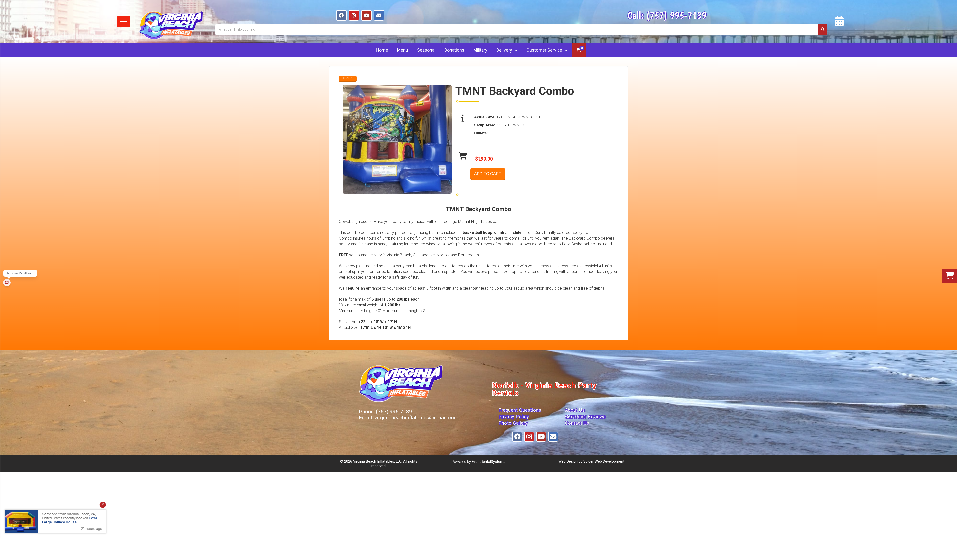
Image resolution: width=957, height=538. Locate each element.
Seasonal (426, 50)
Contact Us (577, 423)
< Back (347, 78)
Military (480, 50)
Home (382, 50)
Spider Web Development (603, 461)
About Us (575, 410)
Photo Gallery (513, 423)
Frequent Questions (519, 410)
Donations (454, 50)
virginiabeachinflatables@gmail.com (416, 418)
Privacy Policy (513, 416)
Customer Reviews (585, 416)
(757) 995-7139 (676, 15)
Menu (402, 50)
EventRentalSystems (488, 461)
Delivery (504, 50)
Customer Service (544, 50)
